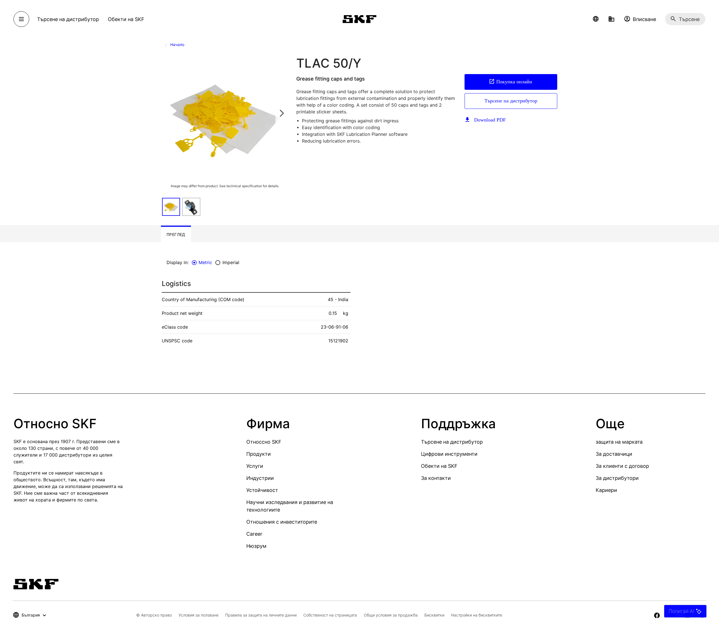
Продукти (258, 454)
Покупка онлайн (514, 81)
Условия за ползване (199, 615)
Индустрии (260, 478)
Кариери (606, 490)
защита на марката (619, 442)
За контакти (436, 478)
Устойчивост (262, 490)
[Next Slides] (282, 113)
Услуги (254, 466)
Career (254, 534)
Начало (177, 44)
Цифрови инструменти (449, 454)
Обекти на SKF (439, 466)
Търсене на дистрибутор (510, 101)
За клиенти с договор (622, 466)
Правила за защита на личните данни (261, 615)
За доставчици (614, 454)
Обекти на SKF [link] (126, 19)
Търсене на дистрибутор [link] (68, 19)
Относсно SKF (263, 442)
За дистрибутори (617, 478)
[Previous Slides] (168, 113)
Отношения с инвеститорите (281, 522)
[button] (595, 19)
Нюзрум (256, 546)
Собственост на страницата (330, 615)
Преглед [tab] (176, 234)
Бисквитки (434, 615)
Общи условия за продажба (391, 615)
